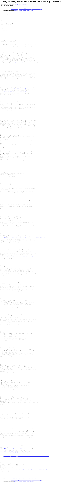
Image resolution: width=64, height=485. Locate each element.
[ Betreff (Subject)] (26, 481)
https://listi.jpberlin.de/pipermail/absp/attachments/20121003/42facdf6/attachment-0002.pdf (30, 469)
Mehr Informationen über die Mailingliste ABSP (10, 483)
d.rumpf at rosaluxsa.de (19, 62)
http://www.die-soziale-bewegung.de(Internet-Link (12, 448)
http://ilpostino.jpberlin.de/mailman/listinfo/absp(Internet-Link (16, 452)
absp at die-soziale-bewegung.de (20, 4)
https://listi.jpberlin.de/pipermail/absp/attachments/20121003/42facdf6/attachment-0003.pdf (30, 475)
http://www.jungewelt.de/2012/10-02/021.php (11, 95)
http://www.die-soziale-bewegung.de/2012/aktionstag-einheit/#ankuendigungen (19, 83)
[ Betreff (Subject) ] (26, 10)
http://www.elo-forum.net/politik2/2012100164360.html (13, 91)
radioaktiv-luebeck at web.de (21, 88)
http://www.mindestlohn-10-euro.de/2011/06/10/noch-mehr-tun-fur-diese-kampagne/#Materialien (23, 237)
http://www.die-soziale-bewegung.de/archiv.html (12, 17)
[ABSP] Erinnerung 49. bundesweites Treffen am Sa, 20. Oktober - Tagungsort (26, 9)
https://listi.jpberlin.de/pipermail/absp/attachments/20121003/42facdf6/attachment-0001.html (26, 456)
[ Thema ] (20, 10)
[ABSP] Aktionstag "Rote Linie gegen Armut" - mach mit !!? (24, 7)
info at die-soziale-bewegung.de (21, 126)
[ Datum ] (16, 10)
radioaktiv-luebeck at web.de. (31, 86)
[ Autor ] (32, 10)
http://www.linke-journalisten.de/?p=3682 (10, 65)
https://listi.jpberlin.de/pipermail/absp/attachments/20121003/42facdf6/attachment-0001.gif (30, 462)
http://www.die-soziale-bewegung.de (9, 160)
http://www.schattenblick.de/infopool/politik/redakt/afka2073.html (16, 256)
